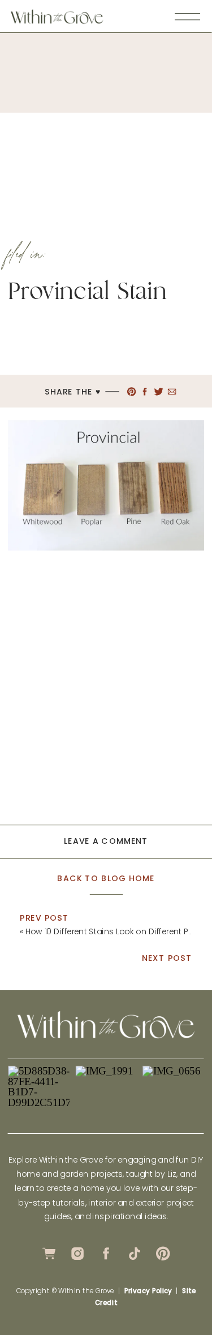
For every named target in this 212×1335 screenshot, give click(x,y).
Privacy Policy (148, 1291)
